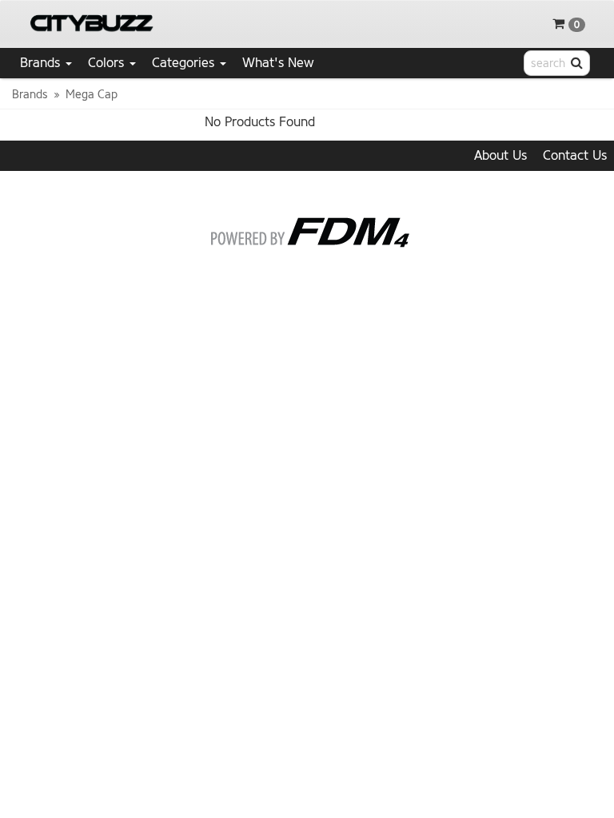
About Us (500, 155)
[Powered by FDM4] (307, 228)
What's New (278, 62)
